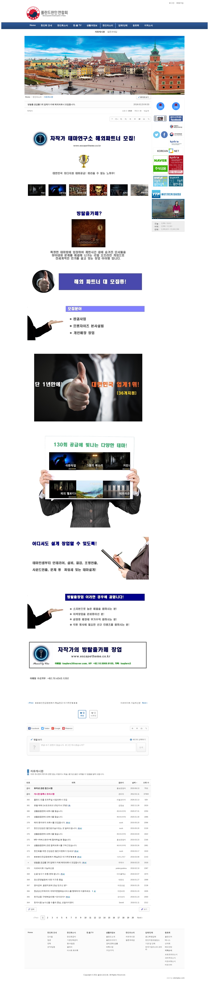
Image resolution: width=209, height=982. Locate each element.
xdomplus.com (179, 978)
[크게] (121, 119)
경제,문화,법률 (112, 943)
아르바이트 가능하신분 (44, 868)
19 (128, 918)
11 (90, 918)
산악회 (167, 943)
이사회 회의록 (72, 950)
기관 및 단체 (150, 943)
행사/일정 (71, 943)
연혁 (49, 943)
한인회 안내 (52, 933)
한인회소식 (71, 933)
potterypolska (121, 868)
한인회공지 (71, 937)
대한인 (121, 880)
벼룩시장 (109, 947)
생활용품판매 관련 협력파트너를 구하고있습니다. (55, 845)
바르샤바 (168, 965)
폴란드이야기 (111, 940)
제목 (73, 783)
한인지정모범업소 (152, 940)
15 (109, 918)
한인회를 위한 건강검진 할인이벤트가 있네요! (54, 851)
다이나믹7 (121, 857)
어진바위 (121, 891)
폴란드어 (168, 937)
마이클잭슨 (121, 874)
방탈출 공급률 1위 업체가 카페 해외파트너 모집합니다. (51, 104)
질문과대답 (130, 940)
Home (30, 932)
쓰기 (145, 909)
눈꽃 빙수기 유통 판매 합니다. (47, 874)
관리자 (121, 794)
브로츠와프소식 (171, 954)
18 (123, 918)
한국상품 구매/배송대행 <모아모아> (50, 897)
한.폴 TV (90, 933)
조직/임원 (51, 947)
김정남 (121, 805)
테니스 (167, 940)
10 (85, 918)
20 (133, 918)
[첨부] (148, 119)
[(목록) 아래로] (135, 119)
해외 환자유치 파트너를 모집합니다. (50, 822)
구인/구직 (110, 950)
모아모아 (121, 897)
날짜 (134, 783)
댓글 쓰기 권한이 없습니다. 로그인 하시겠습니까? (62, 745)
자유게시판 (36, 771)
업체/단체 (149, 933)
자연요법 (121, 885)
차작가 (30, 111)
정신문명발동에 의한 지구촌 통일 (48, 880)
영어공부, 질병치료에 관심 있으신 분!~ (50, 885)
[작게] (125, 119)
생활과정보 (110, 933)
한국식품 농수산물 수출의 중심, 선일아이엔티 (54, 902)
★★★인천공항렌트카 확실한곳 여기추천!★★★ (55, 857)
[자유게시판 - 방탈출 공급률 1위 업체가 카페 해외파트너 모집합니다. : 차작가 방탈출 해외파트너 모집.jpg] (88, 692)
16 (114, 918)
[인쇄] (144, 119)
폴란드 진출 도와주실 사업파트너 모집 (50, 800)
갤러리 (69, 947)
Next (139, 918)
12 (95, 918)
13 (100, 918)
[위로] (130, 119)
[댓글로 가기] (139, 119)
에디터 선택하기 (139, 739)
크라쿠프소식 (170, 958)
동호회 (167, 933)
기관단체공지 (72, 940)
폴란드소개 (110, 937)
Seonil (121, 902)
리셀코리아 (121, 800)
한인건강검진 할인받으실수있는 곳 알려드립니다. (56, 828)
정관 (49, 940)
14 (104, 918)
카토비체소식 (170, 961)
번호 (28, 783)
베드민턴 (168, 947)
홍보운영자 (121, 788)
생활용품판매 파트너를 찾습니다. (48, 811)
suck (121, 823)
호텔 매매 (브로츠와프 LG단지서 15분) (51, 805)
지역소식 (168, 950)
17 (119, 918)
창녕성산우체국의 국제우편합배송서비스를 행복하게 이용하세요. (62, 891)
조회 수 (146, 783)
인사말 (50, 937)
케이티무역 (121, 811)
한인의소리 (37, 97)
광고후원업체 (150, 937)
